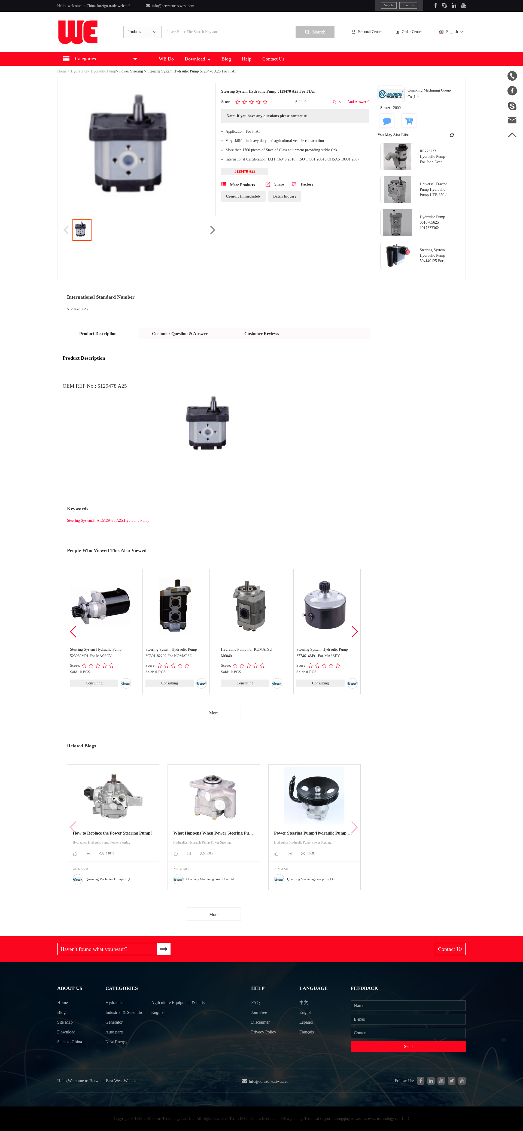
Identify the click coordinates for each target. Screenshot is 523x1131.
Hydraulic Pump (103, 71)
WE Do (166, 59)
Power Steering (131, 71)
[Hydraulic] (441, 1081)
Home (61, 71)
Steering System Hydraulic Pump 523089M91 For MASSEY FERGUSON (95, 653)
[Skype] (444, 5)
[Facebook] (435, 5)
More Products (242, 185)
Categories (121, 988)
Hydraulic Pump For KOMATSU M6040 (246, 652)
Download (195, 59)
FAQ (255, 1002)
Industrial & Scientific (124, 1012)
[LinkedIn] (454, 5)
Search (319, 32)
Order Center (412, 32)
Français (306, 1032)
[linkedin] (431, 1081)
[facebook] (420, 1081)
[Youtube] (463, 5)
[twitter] (451, 1081)
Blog (226, 59)
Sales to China (69, 1041)
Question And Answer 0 (351, 102)
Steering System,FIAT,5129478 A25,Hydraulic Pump (108, 520)
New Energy (116, 1041)
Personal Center (370, 32)
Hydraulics (79, 71)
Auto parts (114, 1032)
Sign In (389, 5)
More (213, 713)
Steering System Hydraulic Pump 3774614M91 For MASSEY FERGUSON (322, 653)
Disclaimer (260, 1022)
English (452, 32)
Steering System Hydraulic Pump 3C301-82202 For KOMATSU (171, 652)
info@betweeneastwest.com (173, 6)
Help (246, 59)
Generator (114, 1022)
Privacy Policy (263, 1032)
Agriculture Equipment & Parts (178, 1002)
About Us (69, 988)
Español (306, 1022)
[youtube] (462, 1081)
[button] (354, 632)
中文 (303, 1002)
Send (408, 1046)
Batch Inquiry (284, 196)
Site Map (65, 1022)
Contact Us (273, 59)
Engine (157, 1012)
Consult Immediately (243, 196)
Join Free (408, 5)
